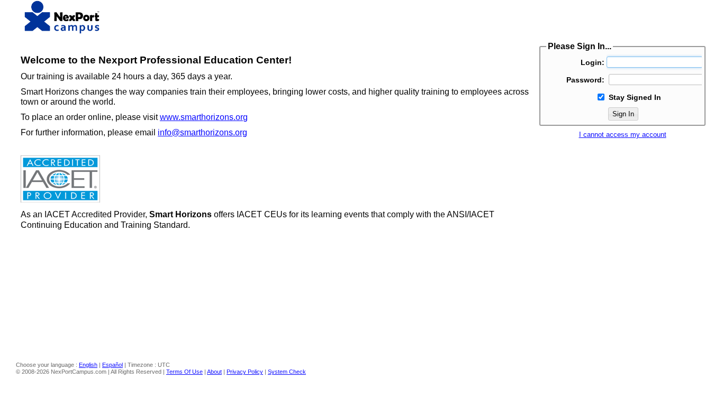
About (214, 371)
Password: (585, 80)
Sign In (623, 114)
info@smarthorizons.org (202, 132)
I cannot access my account (622, 135)
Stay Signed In (635, 97)
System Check (287, 371)
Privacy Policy (245, 371)
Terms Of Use (184, 371)
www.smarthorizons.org (204, 117)
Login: (592, 62)
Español (112, 365)
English (88, 365)
